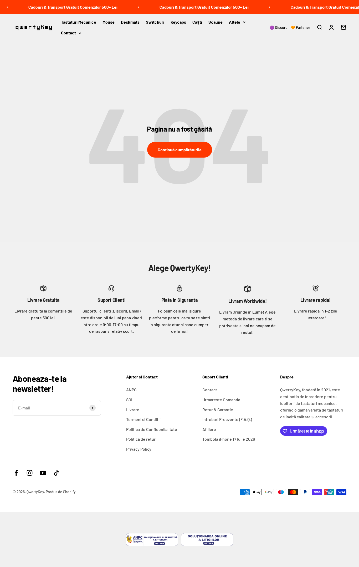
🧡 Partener (300, 27)
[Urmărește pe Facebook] (16, 472)
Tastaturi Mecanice (78, 21)
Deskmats (130, 21)
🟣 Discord (279, 27)
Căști (197, 21)
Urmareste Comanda (221, 399)
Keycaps (178, 21)
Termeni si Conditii (143, 419)
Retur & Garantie (217, 409)
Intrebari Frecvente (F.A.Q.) (227, 419)
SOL (130, 399)
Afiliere (209, 429)
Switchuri (155, 21)
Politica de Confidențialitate (151, 429)
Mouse (108, 21)
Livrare (132, 409)
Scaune (215, 21)
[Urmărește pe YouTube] (43, 472)
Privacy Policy (138, 448)
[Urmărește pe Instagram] (29, 472)
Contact (68, 32)
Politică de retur (141, 438)
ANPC (131, 389)
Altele (234, 21)
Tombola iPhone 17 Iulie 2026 (228, 438)
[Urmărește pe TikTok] (56, 472)
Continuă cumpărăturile (180, 149)
